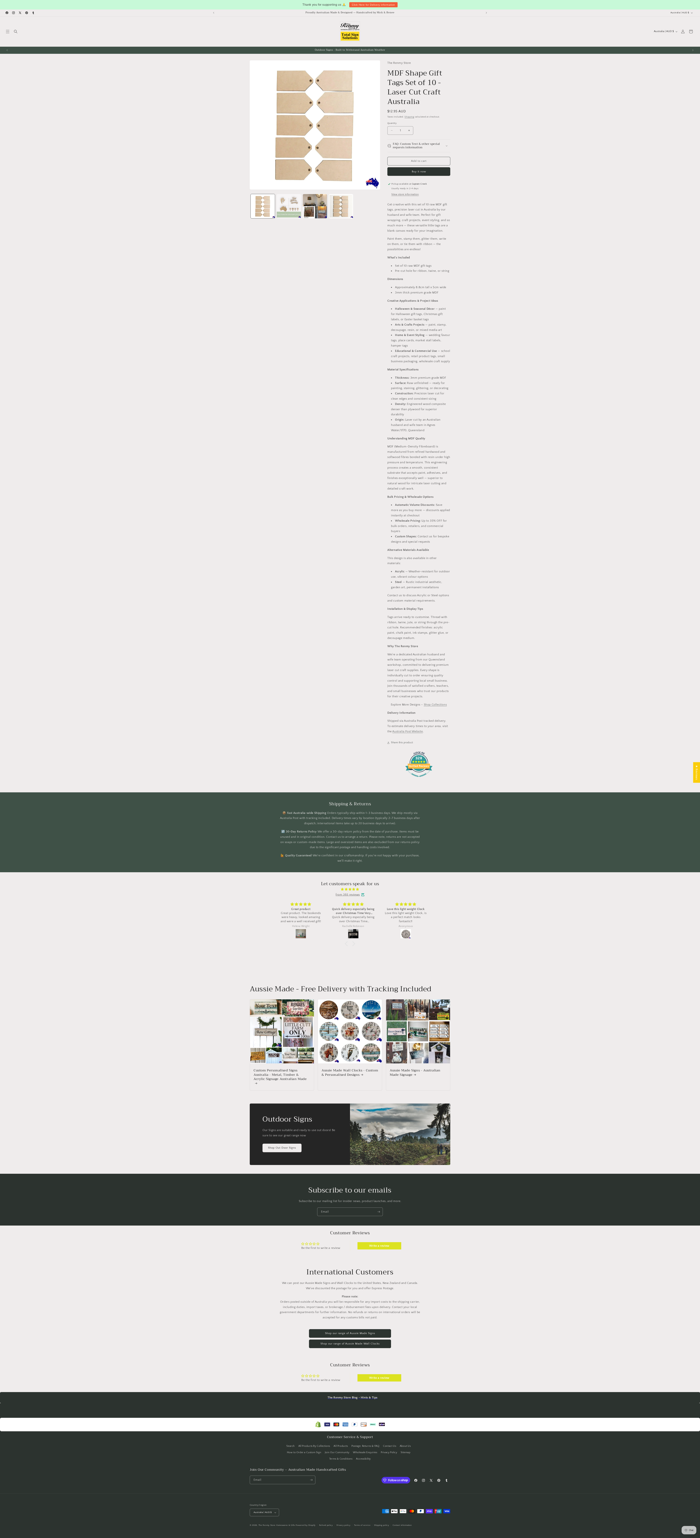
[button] (8, 32)
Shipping (409, 117)
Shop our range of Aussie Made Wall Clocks (350, 1343)
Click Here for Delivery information (373, 4)
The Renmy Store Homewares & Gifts (277, 1525)
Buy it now (419, 171)
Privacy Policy (389, 1452)
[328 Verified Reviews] (419, 778)
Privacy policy (344, 1525)
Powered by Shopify (306, 1525)
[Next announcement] (486, 12)
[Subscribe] (379, 1211)
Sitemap (405, 1452)
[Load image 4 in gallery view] (341, 206)
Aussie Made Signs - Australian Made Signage (415, 1072)
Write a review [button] (379, 1245)
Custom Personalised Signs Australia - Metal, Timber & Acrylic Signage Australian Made (280, 1075)
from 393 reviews (348, 894)
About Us (405, 1446)
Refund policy (326, 1525)
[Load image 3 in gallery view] (315, 206)
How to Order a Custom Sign (304, 1452)
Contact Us (389, 1446)
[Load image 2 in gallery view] (289, 206)
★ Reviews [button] (696, 772)
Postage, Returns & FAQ (365, 1446)
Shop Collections (435, 704)
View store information (405, 194)
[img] (350, 889)
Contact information (402, 1525)
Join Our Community (337, 1452)
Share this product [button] (402, 742)
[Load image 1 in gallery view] (263, 206)
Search (290, 1446)
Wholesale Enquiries (365, 1452)
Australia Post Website (407, 731)
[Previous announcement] (214, 12)
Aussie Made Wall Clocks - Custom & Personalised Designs (350, 1072)
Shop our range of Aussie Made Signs (350, 1333)
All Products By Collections (314, 1446)
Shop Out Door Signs (282, 1147)
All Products (341, 1446)
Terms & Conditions (341, 1458)
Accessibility (363, 1458)
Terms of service (362, 1525)
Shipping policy (381, 1525)
